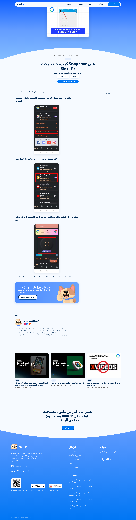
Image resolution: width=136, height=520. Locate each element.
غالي (70, 463)
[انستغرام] (14, 471)
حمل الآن (68, 428)
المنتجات (68, 4)
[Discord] (28, 471)
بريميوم (91, 4)
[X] (18, 471)
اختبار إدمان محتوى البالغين (109, 452)
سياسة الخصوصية (75, 452)
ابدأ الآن (114, 4)
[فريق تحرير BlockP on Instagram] (25, 324)
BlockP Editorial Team (21, 387)
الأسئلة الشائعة (74, 459)
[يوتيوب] (21, 471)
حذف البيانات (73, 467)
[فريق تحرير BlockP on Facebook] (27, 324)
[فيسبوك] (12, 471)
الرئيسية (56, 55)
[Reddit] (24, 471)
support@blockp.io (21, 466)
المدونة (81, 4)
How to (68, 58)
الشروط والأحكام (75, 455)
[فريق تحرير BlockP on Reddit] (30, 324)
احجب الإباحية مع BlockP (68, 81)
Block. (20, 4)
